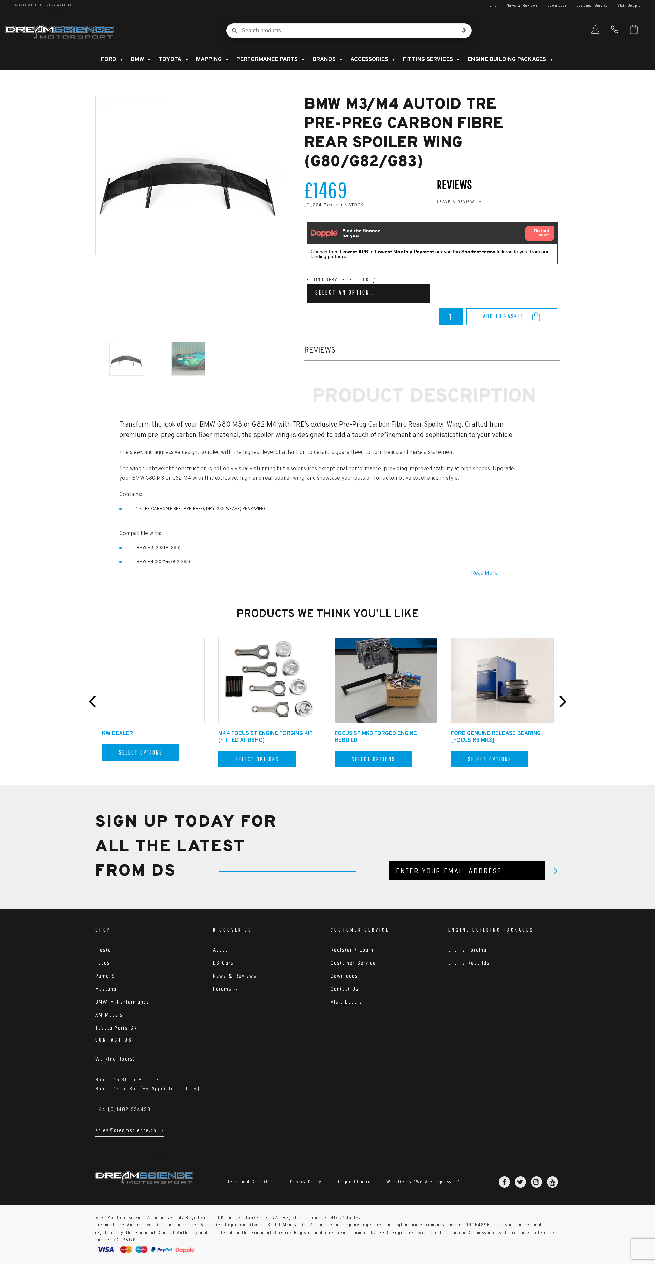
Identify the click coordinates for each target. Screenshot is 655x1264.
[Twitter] (520, 1182)
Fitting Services (428, 59)
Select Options (141, 752)
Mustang (106, 988)
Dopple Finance (354, 1182)
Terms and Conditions (251, 1182)
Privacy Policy (306, 1182)
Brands (324, 59)
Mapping (209, 59)
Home (492, 5)
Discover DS (232, 930)
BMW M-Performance (122, 1001)
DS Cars (223, 963)
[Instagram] (536, 1182)
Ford (108, 59)
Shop (103, 930)
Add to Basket (503, 316)
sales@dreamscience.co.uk (129, 1131)
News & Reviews (522, 5)
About (220, 950)
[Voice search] (464, 30)
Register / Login (352, 950)
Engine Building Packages (507, 59)
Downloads (557, 5)
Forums (222, 988)
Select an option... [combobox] (346, 292)
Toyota (170, 59)
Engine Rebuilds (469, 963)
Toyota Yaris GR (116, 1027)
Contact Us (345, 988)
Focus (102, 963)
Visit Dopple (629, 5)
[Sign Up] (556, 870)
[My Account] (595, 32)
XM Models (109, 1014)
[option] (188, 175)
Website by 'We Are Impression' (423, 1182)
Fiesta (103, 950)
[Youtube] (552, 1182)
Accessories (369, 59)
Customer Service (592, 5)
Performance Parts (267, 59)
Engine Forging (467, 950)
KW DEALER (117, 733)
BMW (137, 59)
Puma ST (106, 975)
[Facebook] (504, 1182)
